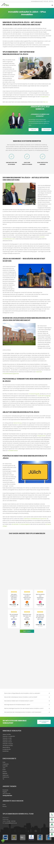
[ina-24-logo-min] (22, 837)
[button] (52, 5)
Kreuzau (5, 771)
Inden (4, 762)
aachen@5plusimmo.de (11, 823)
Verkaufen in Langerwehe (9, 736)
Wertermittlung (17, 423)
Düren (4, 769)
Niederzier (5, 773)
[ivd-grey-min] (5, 837)
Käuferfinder (6, 751)
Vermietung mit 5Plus (8, 745)
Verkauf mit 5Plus (7, 734)
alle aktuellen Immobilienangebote (21, 524)
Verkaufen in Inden (7, 738)
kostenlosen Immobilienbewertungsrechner (35, 518)
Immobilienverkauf (13, 450)
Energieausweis (44, 96)
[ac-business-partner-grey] (14, 837)
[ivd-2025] (48, 837)
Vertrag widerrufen (7, 795)
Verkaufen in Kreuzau (8, 743)
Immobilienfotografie (33, 393)
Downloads (5, 790)
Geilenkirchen (6, 777)
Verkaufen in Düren (7, 741)
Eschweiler (5, 765)
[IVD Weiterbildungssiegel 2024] (40, 837)
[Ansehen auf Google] (14, 602)
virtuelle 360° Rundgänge (43, 395)
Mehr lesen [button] (14, 599)
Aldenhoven (5, 775)
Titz (3, 778)
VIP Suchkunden (6, 793)
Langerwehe (6, 764)
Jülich (4, 767)
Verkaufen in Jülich (7, 740)
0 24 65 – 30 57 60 (11, 821)
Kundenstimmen (7, 749)
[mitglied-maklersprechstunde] (31, 837)
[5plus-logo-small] (5, 5)
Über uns (45, 102)
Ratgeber (5, 791)
